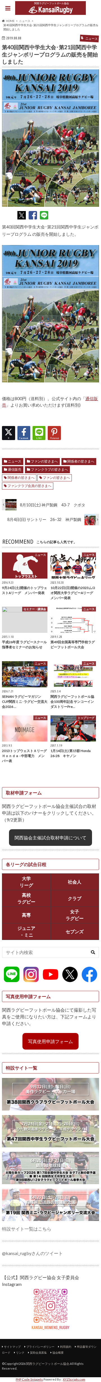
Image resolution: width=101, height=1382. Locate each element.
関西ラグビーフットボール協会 (47, 1363)
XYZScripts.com (74, 1379)
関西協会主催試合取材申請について (50, 837)
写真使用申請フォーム (50, 1041)
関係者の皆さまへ (80, 461)
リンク (20, 1352)
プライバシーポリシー (40, 1346)
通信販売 (14, 469)
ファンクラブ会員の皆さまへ (29, 486)
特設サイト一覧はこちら (26, 1228)
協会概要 (58, 1352)
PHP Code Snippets (29, 1379)
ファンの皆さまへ (44, 461)
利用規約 (65, 1346)
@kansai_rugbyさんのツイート (32, 1253)
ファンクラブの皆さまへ (49, 469)
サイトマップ (12, 1346)
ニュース (14, 461)
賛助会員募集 (38, 1352)
